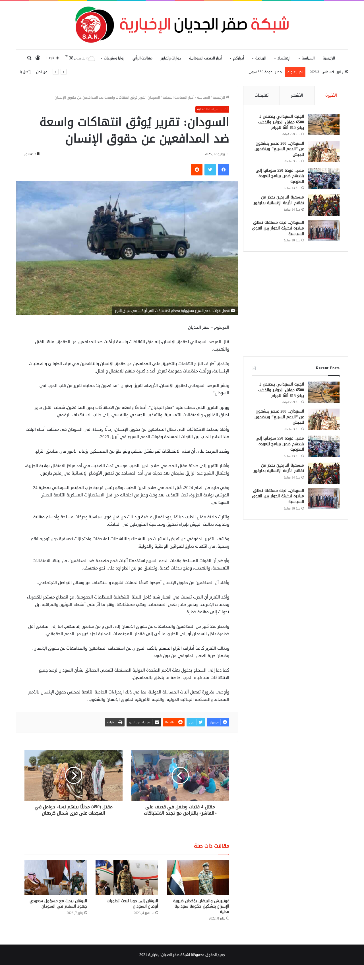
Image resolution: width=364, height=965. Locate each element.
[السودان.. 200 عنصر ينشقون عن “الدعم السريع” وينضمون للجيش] (324, 151)
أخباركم (238, 58)
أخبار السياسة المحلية (178, 97)
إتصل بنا (24, 71)
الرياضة (260, 58)
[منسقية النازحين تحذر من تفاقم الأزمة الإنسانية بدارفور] (324, 205)
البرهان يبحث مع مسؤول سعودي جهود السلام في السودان (58, 903)
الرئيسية (329, 58)
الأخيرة (331, 95)
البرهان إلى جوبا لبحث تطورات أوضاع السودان (132, 903)
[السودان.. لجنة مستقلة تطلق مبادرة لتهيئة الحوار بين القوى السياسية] (324, 230)
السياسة (308, 58)
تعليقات (262, 95)
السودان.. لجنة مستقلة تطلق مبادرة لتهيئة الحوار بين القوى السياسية (278, 228)
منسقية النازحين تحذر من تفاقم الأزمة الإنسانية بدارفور (279, 200)
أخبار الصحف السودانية (205, 58)
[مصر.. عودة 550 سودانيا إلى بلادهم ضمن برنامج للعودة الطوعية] (324, 178)
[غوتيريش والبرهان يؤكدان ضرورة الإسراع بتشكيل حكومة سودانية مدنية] (198, 877)
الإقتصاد (284, 58)
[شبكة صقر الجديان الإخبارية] (182, 25)
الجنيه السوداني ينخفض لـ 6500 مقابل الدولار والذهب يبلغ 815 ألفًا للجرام (281, 122)
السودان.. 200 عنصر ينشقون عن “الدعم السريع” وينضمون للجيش (279, 149)
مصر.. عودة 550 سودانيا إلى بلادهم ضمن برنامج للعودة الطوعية (233, 71)
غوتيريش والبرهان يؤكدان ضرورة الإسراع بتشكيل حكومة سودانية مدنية (201, 906)
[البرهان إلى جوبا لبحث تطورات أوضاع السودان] (127, 877)
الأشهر (297, 95)
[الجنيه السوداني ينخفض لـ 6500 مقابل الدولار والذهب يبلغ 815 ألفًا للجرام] (324, 124)
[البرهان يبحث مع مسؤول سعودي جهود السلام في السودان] (55, 877)
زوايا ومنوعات (114, 58)
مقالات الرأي (142, 58)
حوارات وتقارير (170, 58)
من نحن (41, 71)
